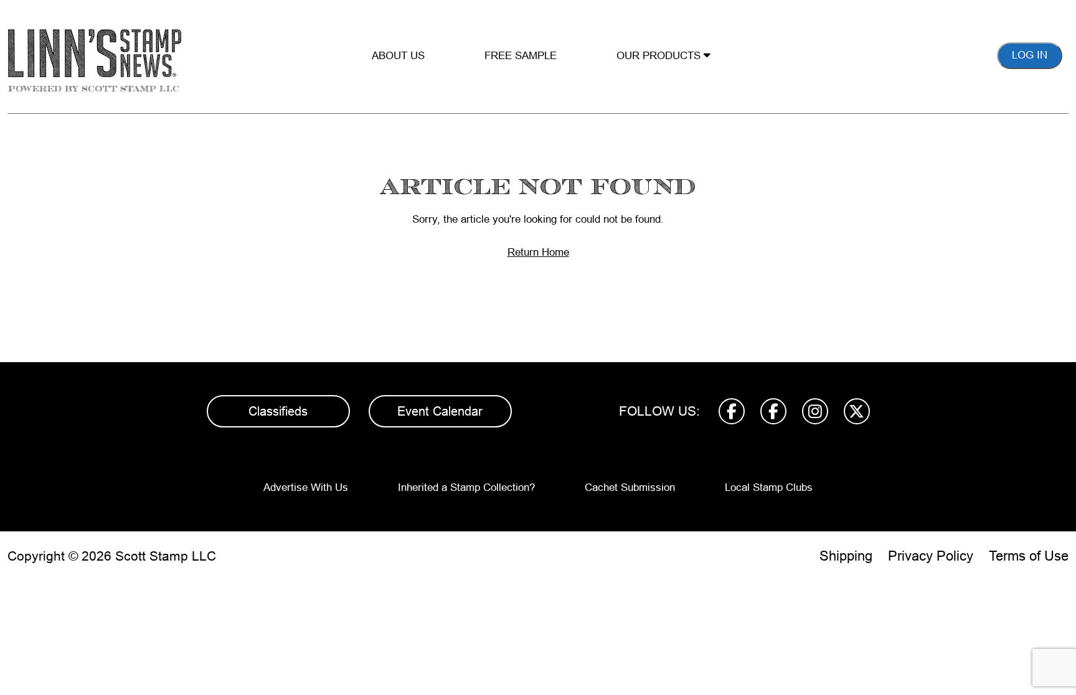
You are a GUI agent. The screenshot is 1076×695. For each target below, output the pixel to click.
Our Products (660, 56)
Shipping (845, 556)
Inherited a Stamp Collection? (466, 487)
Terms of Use (1029, 556)
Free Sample (520, 56)
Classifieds (278, 411)
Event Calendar (440, 411)
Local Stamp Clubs (769, 487)
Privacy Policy (930, 556)
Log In (1029, 55)
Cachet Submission (630, 487)
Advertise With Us (305, 487)
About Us (398, 56)
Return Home (538, 252)
